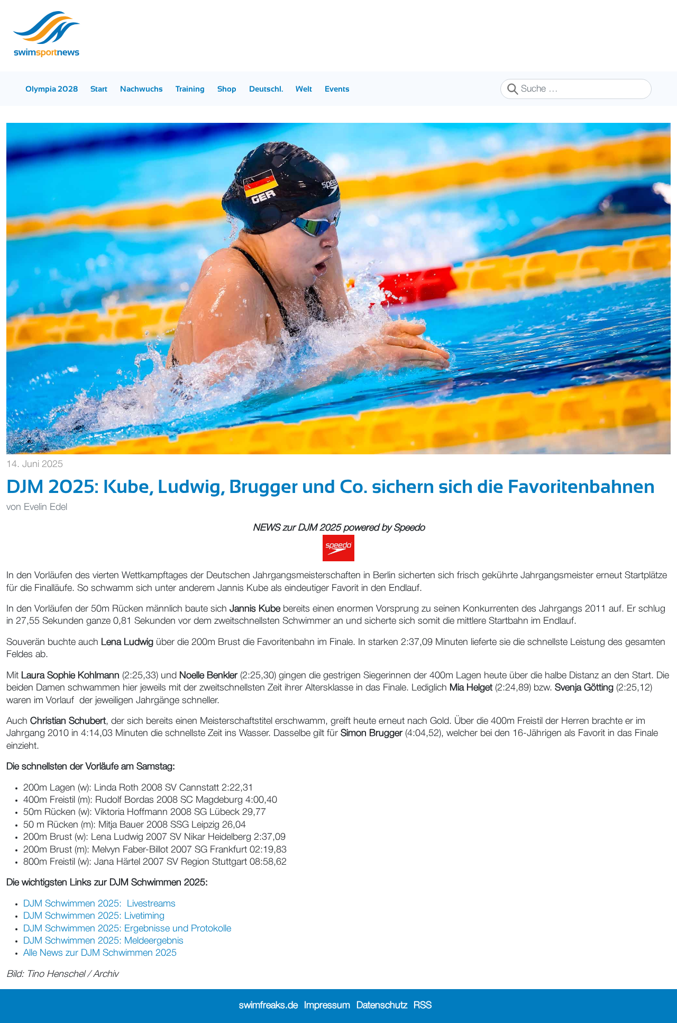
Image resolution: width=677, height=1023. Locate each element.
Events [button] (337, 88)
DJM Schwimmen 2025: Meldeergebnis (103, 941)
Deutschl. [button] (266, 88)
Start (98, 88)
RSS (423, 1005)
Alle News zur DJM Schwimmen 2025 (100, 953)
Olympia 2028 (51, 88)
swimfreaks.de (268, 1005)
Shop (226, 88)
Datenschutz (381, 1005)
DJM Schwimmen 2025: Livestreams (99, 904)
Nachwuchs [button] (141, 88)
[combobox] (576, 89)
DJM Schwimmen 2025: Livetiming (93, 916)
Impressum (327, 1005)
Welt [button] (304, 88)
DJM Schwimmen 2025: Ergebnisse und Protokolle (127, 929)
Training (190, 88)
